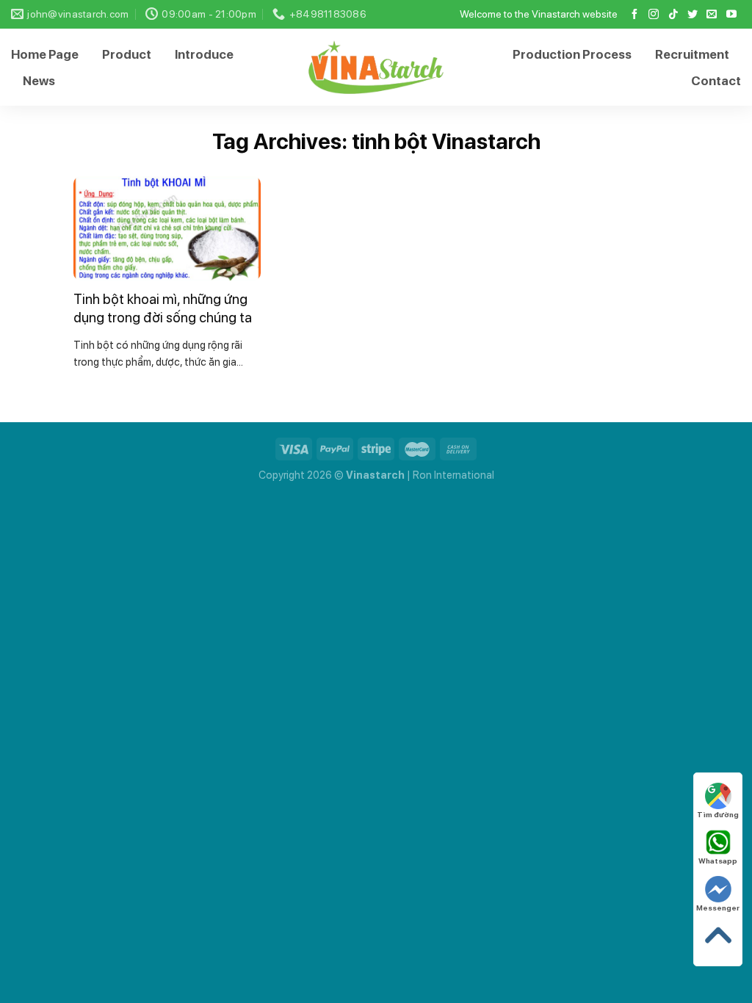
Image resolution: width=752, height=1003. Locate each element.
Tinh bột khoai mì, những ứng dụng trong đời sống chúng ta (162, 308)
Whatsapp (717, 860)
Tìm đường (718, 814)
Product (126, 54)
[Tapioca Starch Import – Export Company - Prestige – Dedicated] (376, 67)
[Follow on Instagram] (653, 15)
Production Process (572, 54)
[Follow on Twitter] (692, 15)
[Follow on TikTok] (673, 15)
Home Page (45, 54)
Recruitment (692, 54)
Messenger (718, 907)
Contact (716, 80)
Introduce (204, 54)
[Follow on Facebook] (634, 15)
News (39, 80)
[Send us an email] (711, 15)
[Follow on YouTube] (731, 15)
